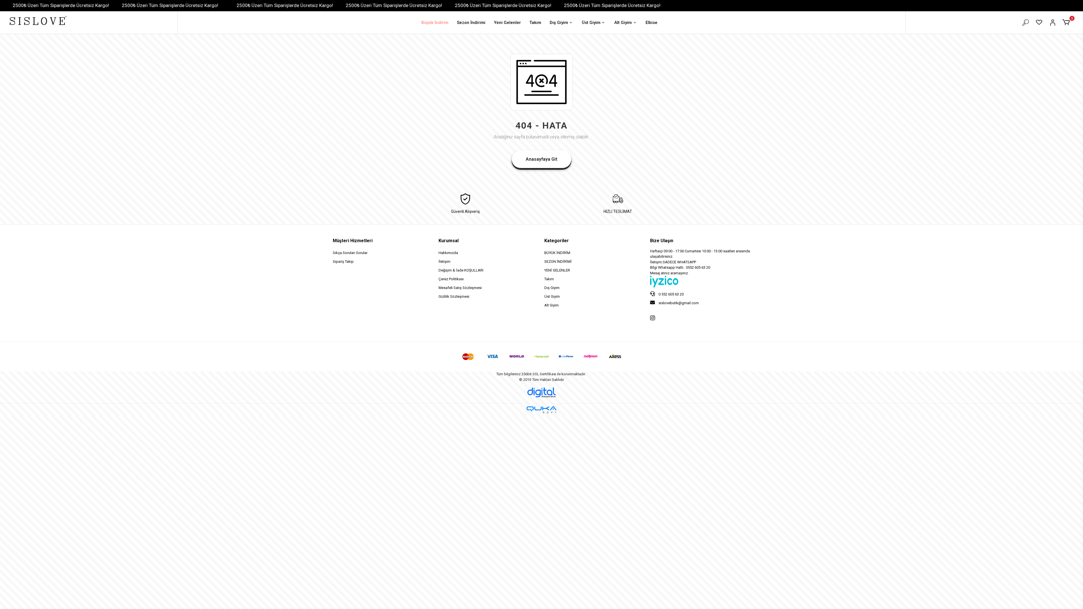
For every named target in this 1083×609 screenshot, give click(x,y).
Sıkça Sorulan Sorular (350, 253)
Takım (535, 22)
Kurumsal (449, 240)
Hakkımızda (448, 253)
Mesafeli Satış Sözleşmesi (460, 288)
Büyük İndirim (434, 22)
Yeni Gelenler (507, 22)
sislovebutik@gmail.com (678, 303)
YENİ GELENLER (557, 270)
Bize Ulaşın (661, 240)
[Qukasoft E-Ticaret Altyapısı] (541, 409)
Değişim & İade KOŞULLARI (461, 270)
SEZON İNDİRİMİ (558, 261)
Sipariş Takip (343, 261)
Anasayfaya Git (541, 159)
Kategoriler (556, 240)
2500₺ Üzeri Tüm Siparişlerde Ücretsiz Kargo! (127, 5)
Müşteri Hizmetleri (353, 240)
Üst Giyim (591, 22)
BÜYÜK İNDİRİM (557, 253)
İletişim (444, 261)
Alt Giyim (623, 22)
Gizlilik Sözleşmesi (454, 296)
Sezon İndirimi (471, 22)
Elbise (651, 22)
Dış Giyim (559, 22)
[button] (1067, 23)
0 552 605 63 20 (671, 294)
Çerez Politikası (451, 279)
